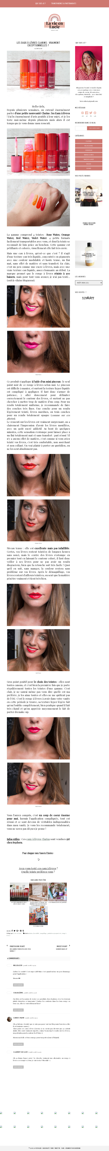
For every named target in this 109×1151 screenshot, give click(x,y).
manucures (89, 155)
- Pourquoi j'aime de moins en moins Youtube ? (89, 224)
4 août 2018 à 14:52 (29, 965)
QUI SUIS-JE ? (40, 4)
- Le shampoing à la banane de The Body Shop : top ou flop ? (88, 255)
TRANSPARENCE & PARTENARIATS (63, 4)
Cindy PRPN (18, 1018)
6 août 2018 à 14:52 (34, 1052)
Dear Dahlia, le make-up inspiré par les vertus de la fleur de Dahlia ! (38, 903)
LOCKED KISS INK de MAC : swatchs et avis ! (19, 903)
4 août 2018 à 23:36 (30, 993)
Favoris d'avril (38, 926)
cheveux (88, 150)
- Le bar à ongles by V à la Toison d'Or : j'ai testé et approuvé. (88, 194)
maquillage (43, 933)
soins (88, 168)
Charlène (18, 993)
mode (88, 164)
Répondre (18, 985)
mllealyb (17, 965)
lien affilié (36, 933)
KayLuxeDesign (76, 1148)
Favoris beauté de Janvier (57, 902)
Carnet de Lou (20, 1052)
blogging (89, 146)
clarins (31, 933)
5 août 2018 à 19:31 (31, 1018)
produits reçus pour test (54, 933)
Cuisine (89, 141)
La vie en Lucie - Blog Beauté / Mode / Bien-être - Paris (49, 1148)
